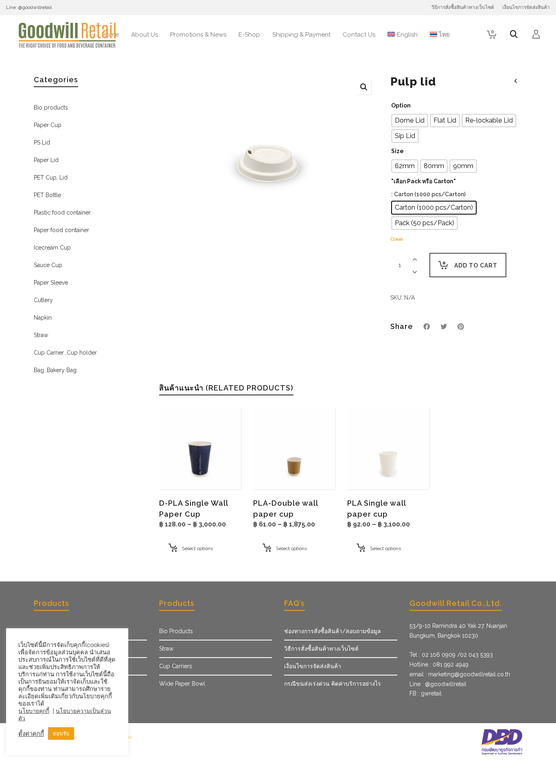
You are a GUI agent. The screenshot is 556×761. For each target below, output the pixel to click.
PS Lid (42, 142)
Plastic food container (62, 212)
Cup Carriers (175, 666)
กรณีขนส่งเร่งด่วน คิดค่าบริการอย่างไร (332, 683)
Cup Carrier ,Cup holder (65, 352)
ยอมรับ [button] (61, 733)
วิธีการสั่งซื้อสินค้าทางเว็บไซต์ (321, 648)
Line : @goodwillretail (437, 684)
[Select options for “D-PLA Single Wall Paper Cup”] (177, 470)
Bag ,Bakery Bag (55, 370)
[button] (364, 87)
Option (401, 105)
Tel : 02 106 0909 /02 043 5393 (451, 654)
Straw (41, 335)
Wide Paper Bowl (182, 683)
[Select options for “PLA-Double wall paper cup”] (272, 470)
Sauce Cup (48, 265)
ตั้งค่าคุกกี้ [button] (31, 733)
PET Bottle (47, 195)
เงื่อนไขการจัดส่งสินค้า (312, 666)
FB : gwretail (425, 693)
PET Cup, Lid (51, 177)
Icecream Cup (52, 247)
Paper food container (61, 230)
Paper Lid (46, 160)
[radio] (409, 120)
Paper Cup (47, 125)
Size (397, 151)
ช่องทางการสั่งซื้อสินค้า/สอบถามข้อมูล (332, 631)
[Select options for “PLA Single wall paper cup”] (366, 470)
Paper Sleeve (51, 282)
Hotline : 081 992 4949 (438, 664)
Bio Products (176, 631)
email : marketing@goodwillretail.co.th (459, 674)
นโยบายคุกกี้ (33, 711)
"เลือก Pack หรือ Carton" (423, 181)
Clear (396, 239)
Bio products (51, 107)
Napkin (43, 317)
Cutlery (43, 300)
